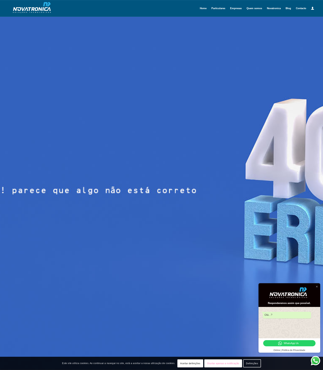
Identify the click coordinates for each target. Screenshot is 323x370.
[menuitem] (203, 8)
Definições (252, 363)
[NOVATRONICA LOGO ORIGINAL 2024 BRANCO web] (33, 8)
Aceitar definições (190, 363)
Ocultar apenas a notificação (223, 363)
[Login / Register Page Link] (312, 8)
